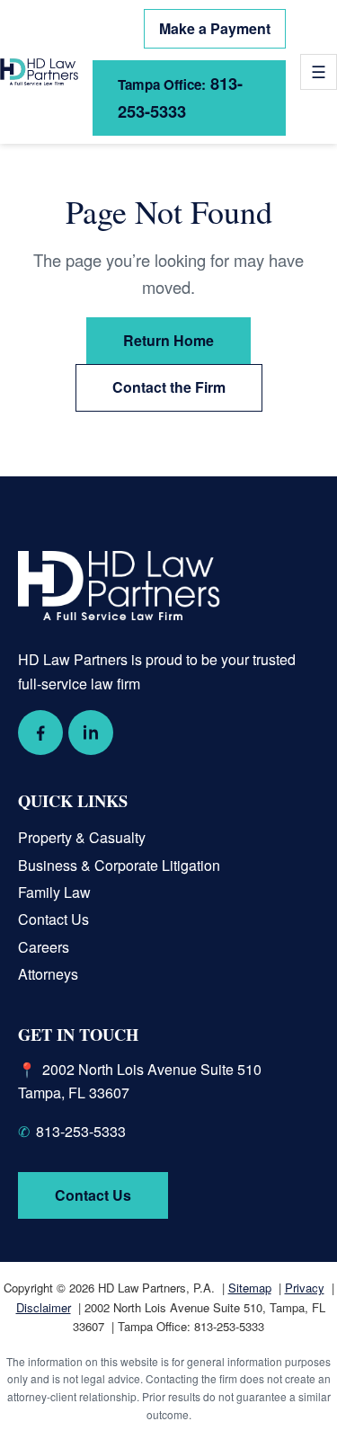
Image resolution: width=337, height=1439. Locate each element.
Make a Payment (214, 28)
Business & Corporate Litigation (119, 865)
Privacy (304, 1287)
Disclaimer (43, 1307)
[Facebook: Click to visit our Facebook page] (40, 732)
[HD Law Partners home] (39, 72)
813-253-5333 (180, 96)
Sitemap (249, 1287)
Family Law (54, 892)
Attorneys (48, 974)
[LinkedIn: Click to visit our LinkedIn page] (90, 732)
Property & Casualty (82, 837)
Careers (43, 947)
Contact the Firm (169, 387)
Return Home (168, 340)
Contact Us (53, 919)
